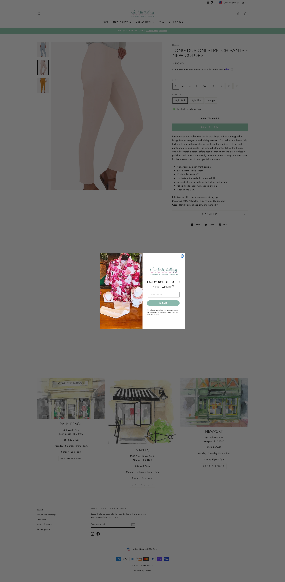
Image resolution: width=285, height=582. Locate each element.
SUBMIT (163, 303)
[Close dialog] (182, 256)
